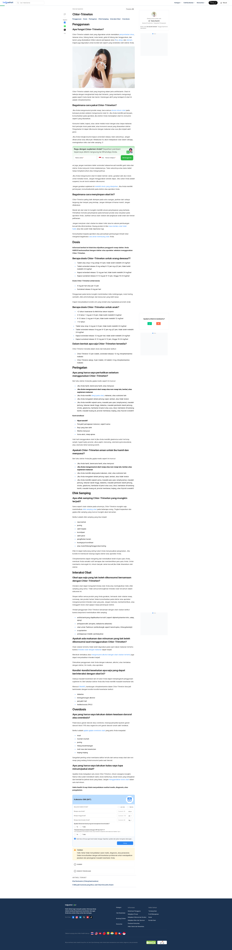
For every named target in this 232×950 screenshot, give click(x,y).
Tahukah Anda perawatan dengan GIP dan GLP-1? (89, 830)
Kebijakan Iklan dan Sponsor (136, 920)
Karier (150, 917)
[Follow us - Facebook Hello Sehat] (73, 917)
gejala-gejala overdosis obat (94, 730)
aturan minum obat (118, 110)
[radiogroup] (125, 807)
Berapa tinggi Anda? (80, 815)
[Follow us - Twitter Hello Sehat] (84, 917)
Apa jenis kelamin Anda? (81, 807)
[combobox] (130, 816)
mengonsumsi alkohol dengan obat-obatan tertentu (110, 655)
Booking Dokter (121, 918)
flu (116, 40)
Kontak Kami (152, 920)
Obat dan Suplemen (77, 9)
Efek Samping (103, 19)
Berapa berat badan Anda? (82, 820)
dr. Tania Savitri (154, 21)
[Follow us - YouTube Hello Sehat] (88, 917)
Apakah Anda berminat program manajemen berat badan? (92, 823)
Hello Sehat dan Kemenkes (136, 926)
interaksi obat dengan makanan (90, 650)
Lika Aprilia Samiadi (151, 26)
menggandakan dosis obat (119, 779)
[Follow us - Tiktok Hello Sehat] (91, 917)
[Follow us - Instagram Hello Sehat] (77, 917)
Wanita (131, 807)
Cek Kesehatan (120, 913)
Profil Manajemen (153, 914)
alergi (120, 40)
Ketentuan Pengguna (134, 911)
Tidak (84, 827)
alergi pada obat (98, 395)
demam (129, 40)
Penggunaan (76, 19)
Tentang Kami (152, 911)
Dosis (85, 19)
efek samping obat (90, 509)
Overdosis (126, 19)
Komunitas (119, 924)
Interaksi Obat (115, 19)
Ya (77, 827)
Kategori (118, 907)
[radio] (119, 807)
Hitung (125, 843)
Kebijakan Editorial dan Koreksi (137, 917)
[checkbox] (75, 839)
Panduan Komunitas (134, 923)
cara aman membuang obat (99, 237)
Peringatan (93, 19)
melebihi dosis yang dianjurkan (106, 186)
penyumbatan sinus (126, 34)
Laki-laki (122, 807)
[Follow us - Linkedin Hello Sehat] (80, 917)
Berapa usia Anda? (79, 811)
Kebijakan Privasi (133, 914)
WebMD (82, 687)
